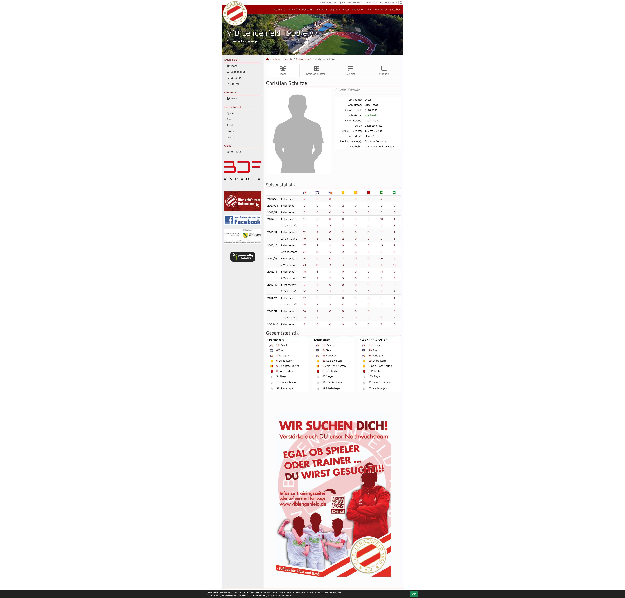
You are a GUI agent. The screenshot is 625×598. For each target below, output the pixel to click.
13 (317, 251)
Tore (229, 119)
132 (324, 345)
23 (323, 360)
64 (323, 350)
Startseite (279, 9)
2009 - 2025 (234, 151)
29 (370, 360)
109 (278, 345)
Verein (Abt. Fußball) (300, 9)
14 (394, 264)
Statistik (235, 83)
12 (304, 232)
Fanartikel (381, 9)
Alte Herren (230, 92)
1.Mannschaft (232, 59)
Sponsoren (358, 9)
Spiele (230, 113)
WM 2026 (390, 2)
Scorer (230, 131)
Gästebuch (395, 9)
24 (304, 264)
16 (304, 311)
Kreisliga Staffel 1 (316, 73)
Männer (320, 9)
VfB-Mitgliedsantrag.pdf (332, 2)
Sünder (231, 137)
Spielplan (235, 77)
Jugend (334, 9)
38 (370, 355)
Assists (230, 125)
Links (370, 9)
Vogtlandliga (237, 71)
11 (304, 218)
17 (304, 245)
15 (381, 245)
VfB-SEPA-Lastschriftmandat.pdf (365, 2)
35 (323, 355)
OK (414, 594)
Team (233, 65)
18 (304, 271)
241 (371, 345)
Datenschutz (335, 592)
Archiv (227, 145)
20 (304, 251)
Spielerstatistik (232, 106)
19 (304, 238)
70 (370, 350)
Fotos (346, 9)
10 (381, 218)
